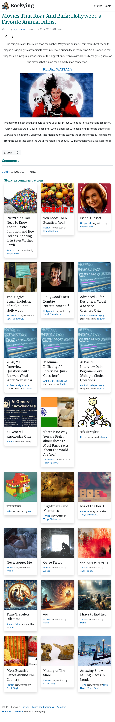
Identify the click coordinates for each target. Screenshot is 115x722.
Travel (83, 684)
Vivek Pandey (86, 570)
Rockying (21, 6)
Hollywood (85, 223)
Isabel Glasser (90, 218)
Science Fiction (14, 624)
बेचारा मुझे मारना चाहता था (94, 562)
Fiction (46, 619)
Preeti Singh (12, 688)
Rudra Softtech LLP (12, 711)
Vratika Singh (49, 683)
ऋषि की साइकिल (89, 432)
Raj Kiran (100, 318)
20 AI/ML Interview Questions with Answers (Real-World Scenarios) (19, 371)
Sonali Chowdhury (15, 318)
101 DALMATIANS (57, 69)
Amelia (10, 570)
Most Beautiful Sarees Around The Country (21, 675)
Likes (9, 152)
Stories (98, 6)
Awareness (12, 250)
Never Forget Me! (19, 562)
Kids (82, 437)
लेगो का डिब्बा (14, 506)
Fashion (10, 684)
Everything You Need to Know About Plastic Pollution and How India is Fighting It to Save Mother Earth (21, 231)
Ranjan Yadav (13, 253)
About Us (61, 706)
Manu (104, 437)
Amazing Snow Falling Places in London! (92, 675)
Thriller (46, 515)
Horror (10, 567)
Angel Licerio (86, 226)
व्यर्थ (45, 614)
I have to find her (93, 614)
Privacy (25, 706)
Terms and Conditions (43, 706)
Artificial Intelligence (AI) (92, 315)
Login (108, 6)
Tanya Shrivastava (52, 519)
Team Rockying (51, 462)
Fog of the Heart (92, 506)
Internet (11, 441)
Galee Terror (52, 562)
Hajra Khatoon (20, 29)
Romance (84, 511)
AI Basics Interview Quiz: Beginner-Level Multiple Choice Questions (92, 371)
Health (46, 227)
